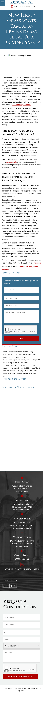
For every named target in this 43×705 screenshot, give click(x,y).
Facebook (37, 263)
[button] (2, 3)
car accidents (11, 162)
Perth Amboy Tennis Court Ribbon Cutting (18, 352)
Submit (21, 338)
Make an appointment (21, 676)
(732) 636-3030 (22, 559)
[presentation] (20, 329)
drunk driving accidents (21, 105)
